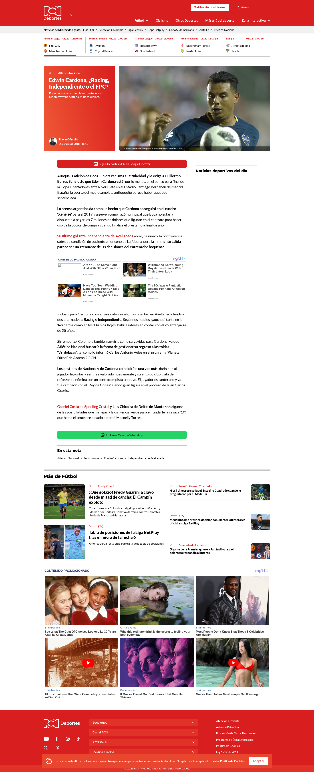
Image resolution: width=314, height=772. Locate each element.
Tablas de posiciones (209, 7)
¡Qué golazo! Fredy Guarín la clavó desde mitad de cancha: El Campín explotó (121, 497)
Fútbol (139, 20)
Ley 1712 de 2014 (227, 752)
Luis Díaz (88, 29)
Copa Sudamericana (181, 29)
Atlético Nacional (224, 29)
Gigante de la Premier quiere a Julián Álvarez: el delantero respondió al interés (202, 551)
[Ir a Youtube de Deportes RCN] (46, 739)
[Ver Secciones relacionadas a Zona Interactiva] (268, 20)
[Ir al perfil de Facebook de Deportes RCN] (56, 739)
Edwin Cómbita (68, 139)
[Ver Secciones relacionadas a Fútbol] (147, 20)
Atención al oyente (227, 721)
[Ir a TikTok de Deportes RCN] (78, 739)
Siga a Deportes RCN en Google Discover (124, 164)
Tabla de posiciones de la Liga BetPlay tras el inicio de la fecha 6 (124, 535)
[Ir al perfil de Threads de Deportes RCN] (57, 748)
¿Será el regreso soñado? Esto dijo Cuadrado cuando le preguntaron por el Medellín (205, 492)
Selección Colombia (111, 29)
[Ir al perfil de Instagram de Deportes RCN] (68, 739)
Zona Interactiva (254, 20)
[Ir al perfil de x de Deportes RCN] (46, 748)
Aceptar (259, 761)
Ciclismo (162, 20)
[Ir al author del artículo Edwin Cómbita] (53, 142)
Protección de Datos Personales (236, 733)
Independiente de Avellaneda (146, 458)
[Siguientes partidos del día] (267, 45)
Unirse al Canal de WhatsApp (124, 435)
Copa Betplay (156, 29)
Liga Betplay (135, 29)
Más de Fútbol (61, 476)
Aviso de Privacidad (228, 727)
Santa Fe (203, 29)
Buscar (246, 7)
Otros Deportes (187, 20)
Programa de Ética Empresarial (235, 739)
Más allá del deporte (219, 20)
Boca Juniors (91, 458)
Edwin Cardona (113, 458)
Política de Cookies (232, 761)
